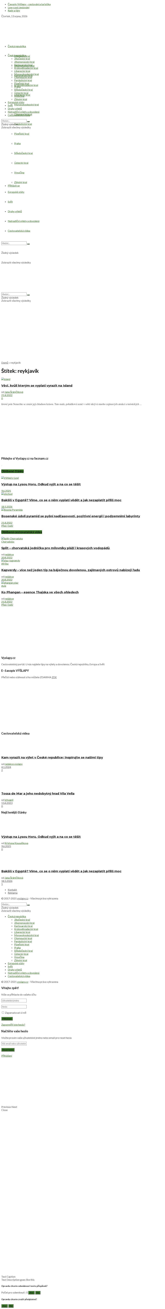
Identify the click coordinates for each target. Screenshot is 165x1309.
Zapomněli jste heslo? (13, 1024)
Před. (4, 525)
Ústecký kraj (21, 92)
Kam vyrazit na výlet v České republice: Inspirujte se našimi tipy (52, 757)
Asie (3, 585)
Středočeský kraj (23, 89)
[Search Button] (28, 121)
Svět (10, 105)
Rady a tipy (14, 10)
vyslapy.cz (22, 898)
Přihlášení (6, 1055)
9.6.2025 (6, 490)
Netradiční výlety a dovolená (23, 111)
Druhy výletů (15, 108)
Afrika (4, 563)
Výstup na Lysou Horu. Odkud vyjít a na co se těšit (41, 484)
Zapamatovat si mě (15, 1012)
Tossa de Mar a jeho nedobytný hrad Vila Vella (37, 793)
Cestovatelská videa (19, 115)
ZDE (54, 677)
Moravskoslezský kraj (26, 104)
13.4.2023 (6, 802)
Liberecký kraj (22, 70)
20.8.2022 (6, 557)
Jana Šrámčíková (14, 391)
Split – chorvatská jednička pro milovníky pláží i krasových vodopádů (55, 548)
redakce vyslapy (14, 763)
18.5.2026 (6, 506)
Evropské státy (16, 102)
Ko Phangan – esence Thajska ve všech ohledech (40, 592)
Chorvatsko (7, 541)
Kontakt (12, 889)
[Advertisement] (82, 335)
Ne (37, 1292)
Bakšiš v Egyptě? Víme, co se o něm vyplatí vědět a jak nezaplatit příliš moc (61, 500)
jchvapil (9, 799)
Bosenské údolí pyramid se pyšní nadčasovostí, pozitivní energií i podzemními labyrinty (70, 516)
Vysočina (19, 95)
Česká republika (17, 46)
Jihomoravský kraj (24, 61)
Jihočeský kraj (22, 58)
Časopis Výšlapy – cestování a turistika (29, 4)
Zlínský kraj (20, 99)
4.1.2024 (6, 767)
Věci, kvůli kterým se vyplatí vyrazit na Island (36, 385)
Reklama (12, 892)
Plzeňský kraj (21, 83)
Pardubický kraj (23, 123)
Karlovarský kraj (23, 64)
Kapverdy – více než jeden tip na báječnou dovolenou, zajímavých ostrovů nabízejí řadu (70, 570)
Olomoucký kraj (23, 77)
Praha (17, 86)
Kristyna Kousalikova (16, 843)
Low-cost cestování (18, 7)
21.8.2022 (6, 395)
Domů (4, 362)
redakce (9, 554)
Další (10, 525)
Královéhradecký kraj (26, 85)
